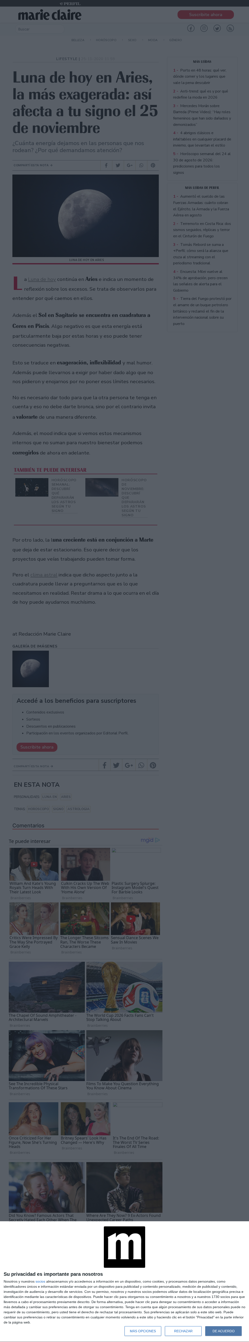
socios (40, 1281)
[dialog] (124, 1282)
